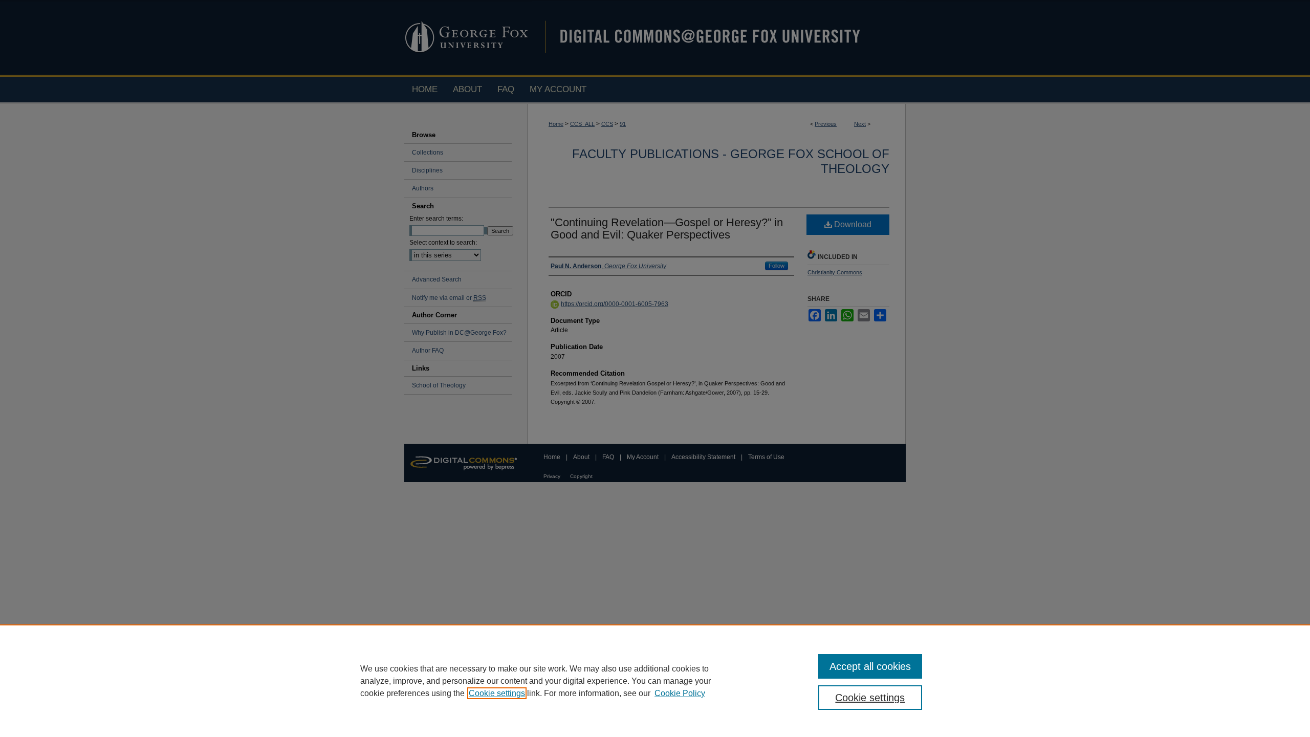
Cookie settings (497, 693)
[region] (655, 680)
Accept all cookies (870, 666)
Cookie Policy (679, 693)
